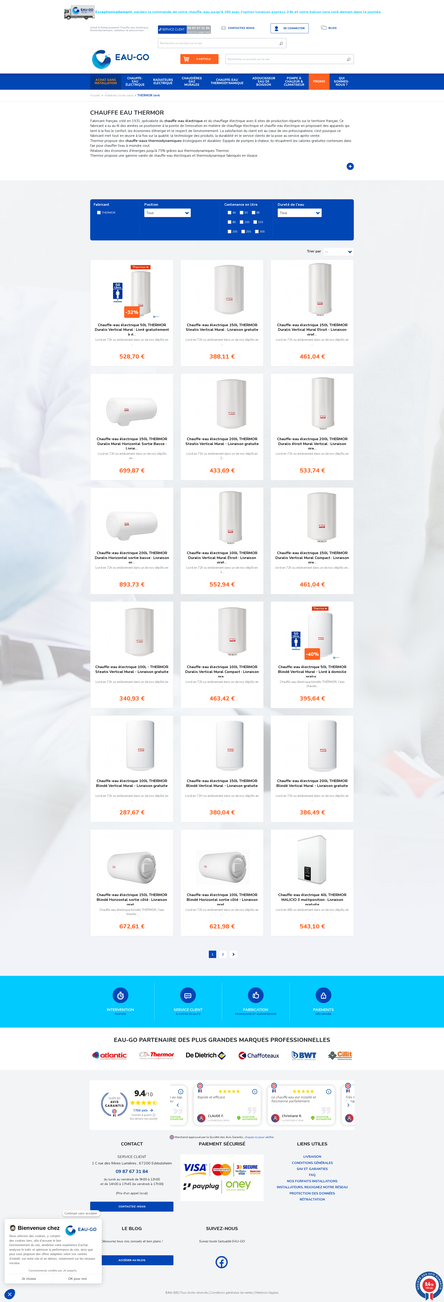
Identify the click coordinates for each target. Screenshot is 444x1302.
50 (246, 213)
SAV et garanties (312, 1169)
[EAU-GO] (120, 59)
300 (262, 231)
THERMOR (108, 213)
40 (234, 213)
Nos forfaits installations (312, 1181)
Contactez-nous (131, 1206)
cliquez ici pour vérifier (259, 1137)
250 (248, 231)
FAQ (312, 1175)
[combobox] (167, 213)
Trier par (314, 251)
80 (234, 222)
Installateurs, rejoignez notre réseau (312, 1187)
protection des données (312, 1193)
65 (258, 213)
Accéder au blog (131, 1260)
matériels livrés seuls (119, 95)
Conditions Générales (312, 1163)
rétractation (312, 1199)
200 (234, 231)
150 (260, 222)
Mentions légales (267, 1293)
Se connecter (294, 28)
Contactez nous (241, 28)
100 (246, 222)
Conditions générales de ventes (231, 1293)
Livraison (312, 1157)
